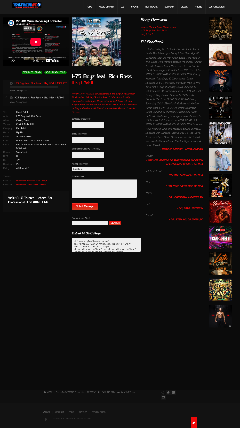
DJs (122, 7)
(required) (81, 119)
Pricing (198, 7)
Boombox (169, 7)
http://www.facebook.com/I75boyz (31, 185)
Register (59, 412)
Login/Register (216, 7)
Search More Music (81, 218)
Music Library (106, 7)
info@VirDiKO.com (128, 392)
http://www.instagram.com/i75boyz (31, 181)
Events (135, 7)
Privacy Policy (99, 412)
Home (89, 7)
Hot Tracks (151, 7)
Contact (83, 412)
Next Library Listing (55, 72)
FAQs (71, 412)
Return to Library (32, 72)
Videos (184, 7)
